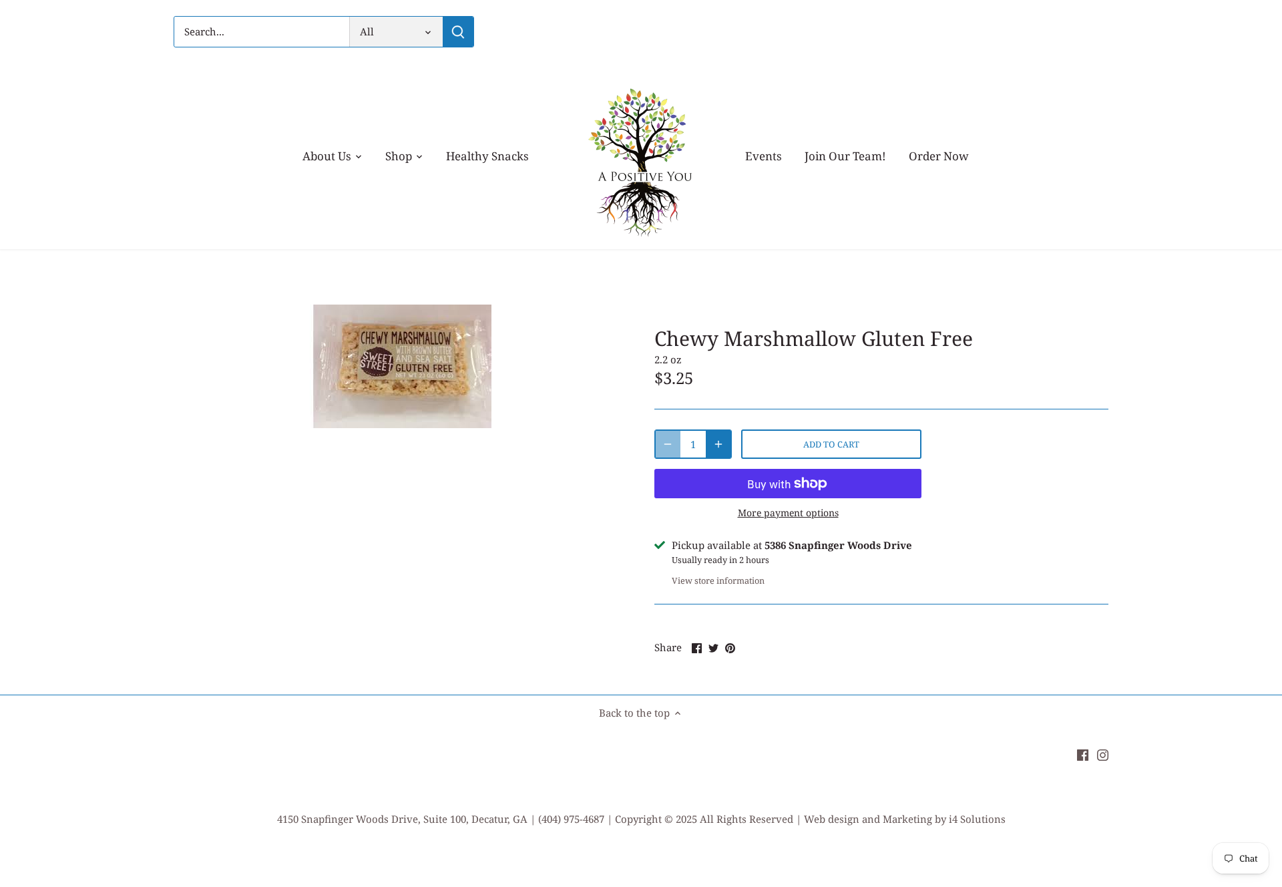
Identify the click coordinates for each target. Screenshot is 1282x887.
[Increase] (718, 444)
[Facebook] (1082, 754)
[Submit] (458, 32)
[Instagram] (1102, 754)
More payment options (788, 513)
